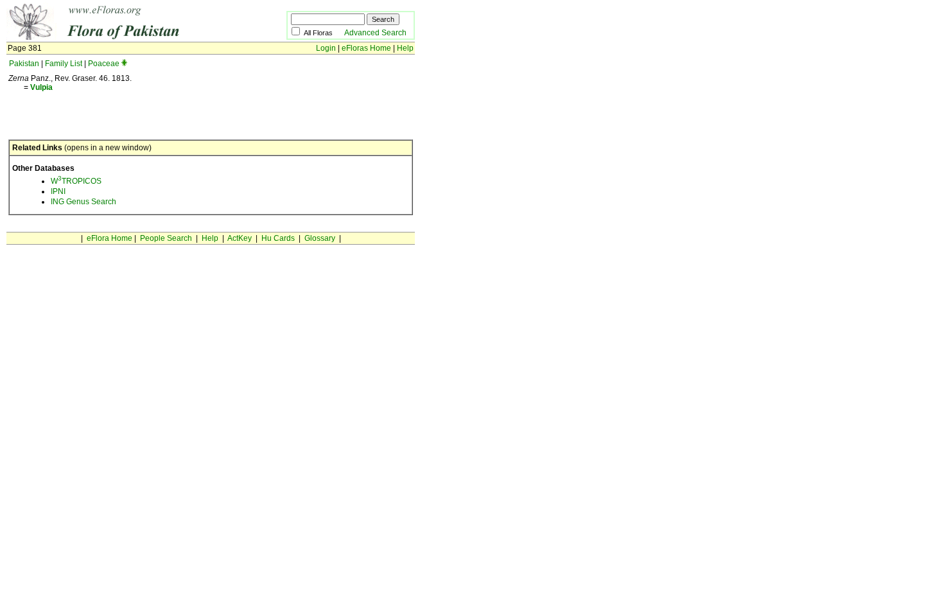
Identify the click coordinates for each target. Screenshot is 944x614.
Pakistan (24, 63)
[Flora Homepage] (126, 37)
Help (405, 48)
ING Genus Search (83, 201)
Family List (63, 63)
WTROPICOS (76, 181)
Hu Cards (278, 238)
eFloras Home (366, 48)
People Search (166, 238)
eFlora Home (109, 238)
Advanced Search (375, 32)
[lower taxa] (124, 63)
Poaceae (103, 63)
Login (326, 48)
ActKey (239, 238)
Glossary (319, 238)
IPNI (58, 191)
